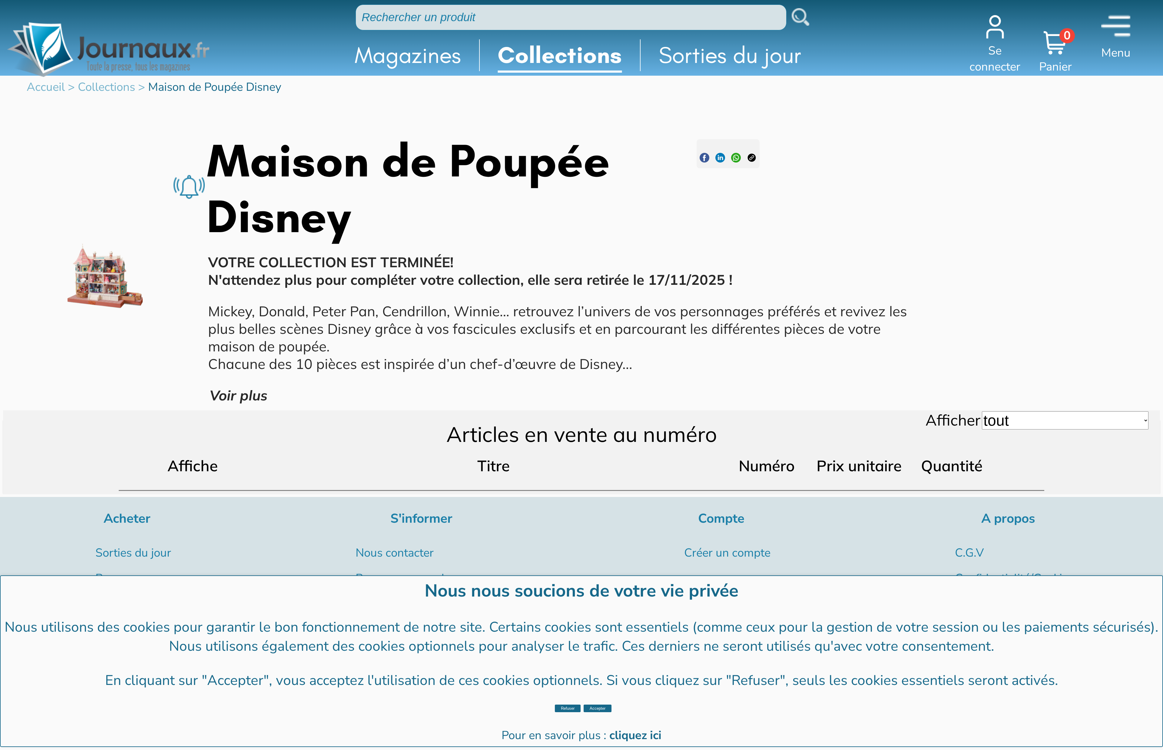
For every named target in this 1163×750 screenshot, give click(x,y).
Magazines (408, 55)
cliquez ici (635, 735)
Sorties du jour (730, 55)
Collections (560, 55)
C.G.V (969, 553)
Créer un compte (727, 553)
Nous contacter (395, 553)
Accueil (46, 87)
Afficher (953, 419)
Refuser (568, 708)
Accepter (597, 708)
